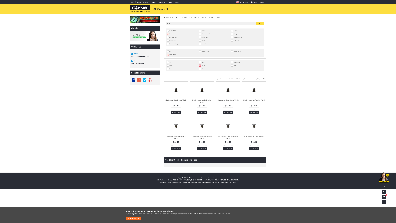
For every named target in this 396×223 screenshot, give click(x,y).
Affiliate (154, 2)
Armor (203, 17)
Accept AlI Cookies (133, 218)
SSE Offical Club (137, 64)
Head (219, 17)
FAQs (170, 2)
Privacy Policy (212, 178)
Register (262, 2)
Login (255, 2)
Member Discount (142, 2)
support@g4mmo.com (139, 56)
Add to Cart (176, 112)
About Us (162, 2)
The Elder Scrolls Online (181, 17)
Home (132, 2)
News (177, 2)
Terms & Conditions (198, 178)
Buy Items (195, 17)
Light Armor (211, 17)
